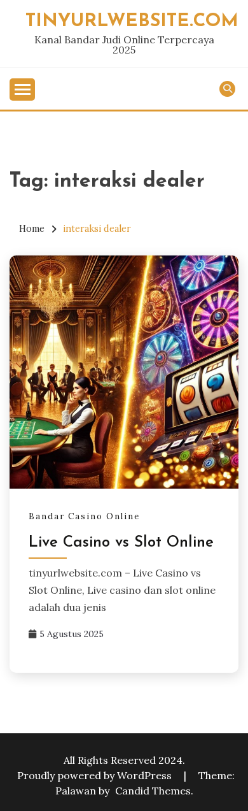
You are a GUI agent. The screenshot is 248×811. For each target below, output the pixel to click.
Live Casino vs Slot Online (121, 542)
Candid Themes (153, 790)
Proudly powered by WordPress (95, 775)
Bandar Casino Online (84, 516)
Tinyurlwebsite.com (131, 21)
